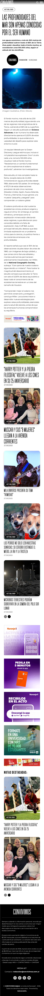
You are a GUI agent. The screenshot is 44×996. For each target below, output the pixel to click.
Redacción (23, 60)
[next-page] (9, 616)
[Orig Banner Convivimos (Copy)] (22, 768)
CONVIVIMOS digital (12, 986)
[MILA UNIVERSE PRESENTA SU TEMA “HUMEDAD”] (22, 469)
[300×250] (22, 690)
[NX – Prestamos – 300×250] (22, 724)
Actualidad (8, 9)
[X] (24, 978)
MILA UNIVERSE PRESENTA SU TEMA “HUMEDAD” (18, 492)
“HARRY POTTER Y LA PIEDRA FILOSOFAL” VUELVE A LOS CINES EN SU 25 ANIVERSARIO (21, 375)
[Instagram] (19, 978)
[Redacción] (13, 59)
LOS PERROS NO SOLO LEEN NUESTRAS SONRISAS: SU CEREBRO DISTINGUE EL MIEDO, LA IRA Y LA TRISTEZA (20, 547)
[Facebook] (15, 978)
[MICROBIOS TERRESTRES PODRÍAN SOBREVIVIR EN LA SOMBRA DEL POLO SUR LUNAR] (22, 578)
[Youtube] (29, 978)
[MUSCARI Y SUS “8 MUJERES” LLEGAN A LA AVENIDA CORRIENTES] (22, 406)
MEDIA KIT (22, 968)
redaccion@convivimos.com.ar (26, 972)
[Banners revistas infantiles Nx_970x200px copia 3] (22, 324)
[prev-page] (5, 616)
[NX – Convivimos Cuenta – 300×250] (22, 657)
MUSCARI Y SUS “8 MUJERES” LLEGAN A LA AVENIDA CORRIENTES (19, 435)
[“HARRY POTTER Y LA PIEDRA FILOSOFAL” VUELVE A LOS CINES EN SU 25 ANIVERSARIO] (22, 346)
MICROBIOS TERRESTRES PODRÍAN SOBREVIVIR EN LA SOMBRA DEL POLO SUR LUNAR (21, 604)
